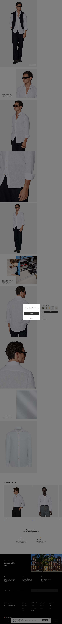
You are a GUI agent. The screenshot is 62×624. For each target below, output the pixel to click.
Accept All (31, 313)
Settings (31, 318)
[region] (31, 312)
